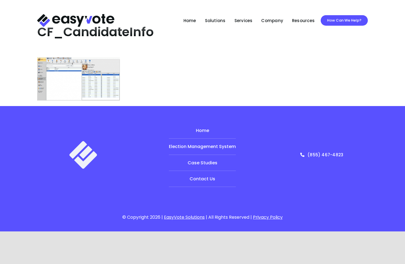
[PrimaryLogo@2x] (75, 16)
